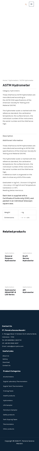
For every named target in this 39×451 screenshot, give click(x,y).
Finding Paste (8, 391)
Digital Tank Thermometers (13, 386)
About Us (6, 356)
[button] (26, 4)
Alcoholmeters (8, 377)
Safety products (9, 415)
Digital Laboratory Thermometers (15, 381)
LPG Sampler (7, 405)
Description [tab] (8, 136)
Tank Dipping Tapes (10, 419)
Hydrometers (13, 80)
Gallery (5, 359)
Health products (9, 396)
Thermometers (8, 424)
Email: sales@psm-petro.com (12, 346)
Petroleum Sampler (10, 410)
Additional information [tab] (13, 140)
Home (5, 80)
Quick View (10, 248)
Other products (8, 429)
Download (6, 362)
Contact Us (6, 365)
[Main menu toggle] (31, 4)
